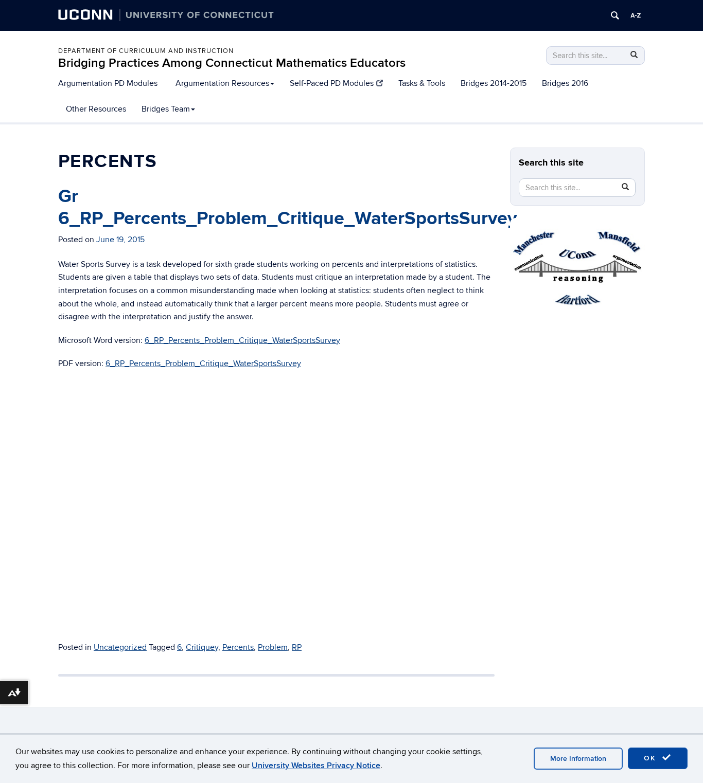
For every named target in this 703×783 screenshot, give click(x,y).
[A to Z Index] (635, 15)
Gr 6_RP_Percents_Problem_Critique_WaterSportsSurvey (287, 207)
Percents (238, 647)
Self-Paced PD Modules (332, 83)
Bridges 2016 (565, 83)
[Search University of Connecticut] (615, 15)
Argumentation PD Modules (107, 83)
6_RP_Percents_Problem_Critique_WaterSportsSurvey (242, 340)
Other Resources (96, 109)
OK (651, 758)
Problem (273, 647)
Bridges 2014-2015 (493, 83)
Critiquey (202, 647)
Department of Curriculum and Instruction (146, 51)
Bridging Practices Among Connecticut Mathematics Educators (232, 63)
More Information (578, 758)
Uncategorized (120, 647)
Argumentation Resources (222, 83)
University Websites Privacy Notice (316, 765)
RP (297, 647)
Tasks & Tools (421, 83)
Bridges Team (166, 109)
